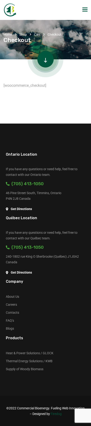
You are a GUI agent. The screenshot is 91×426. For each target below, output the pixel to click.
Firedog (56, 414)
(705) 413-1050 (27, 183)
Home (8, 34)
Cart (37, 34)
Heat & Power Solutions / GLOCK (29, 353)
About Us (12, 296)
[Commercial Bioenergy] (10, 10)
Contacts (12, 312)
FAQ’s (10, 320)
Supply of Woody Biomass (24, 369)
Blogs (10, 328)
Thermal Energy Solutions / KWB (29, 361)
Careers (11, 304)
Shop (23, 34)
